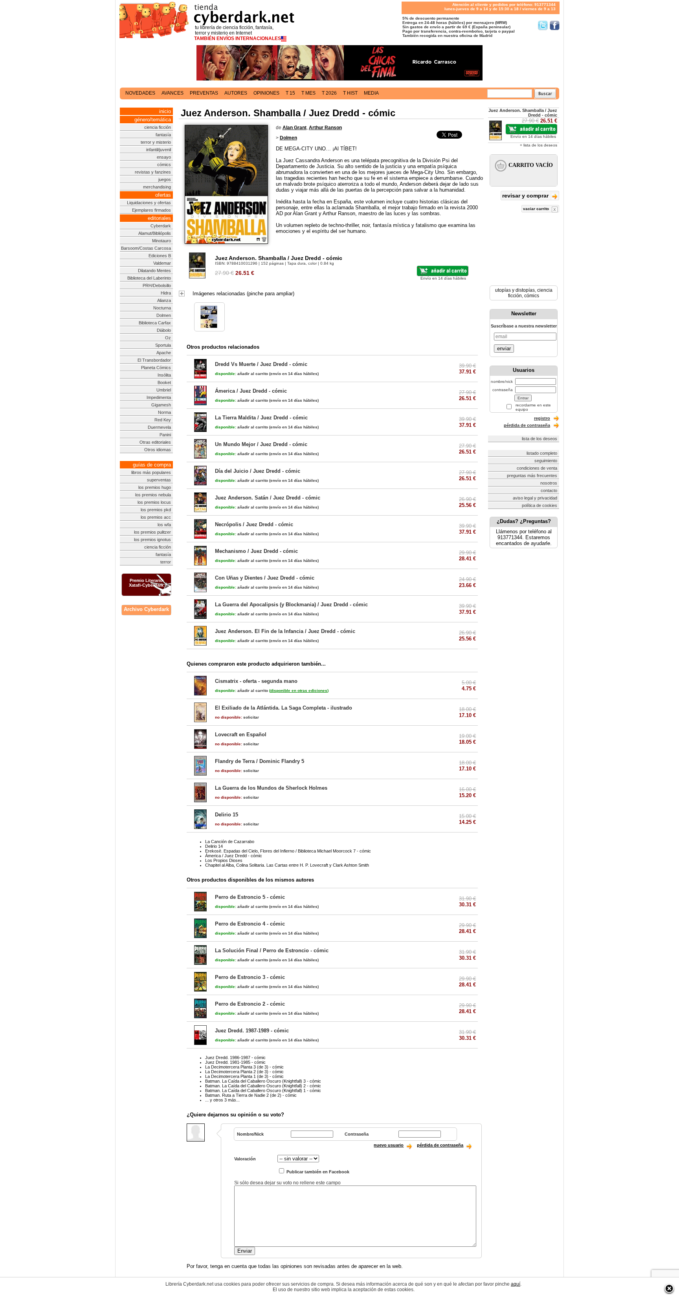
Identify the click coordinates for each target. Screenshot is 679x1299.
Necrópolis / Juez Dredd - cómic (254, 524)
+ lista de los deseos (538, 145)
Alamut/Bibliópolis (154, 233)
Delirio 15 (226, 815)
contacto (549, 490)
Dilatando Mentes (154, 270)
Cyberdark (160, 225)
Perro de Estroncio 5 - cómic (250, 897)
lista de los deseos (539, 438)
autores (235, 93)
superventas (159, 480)
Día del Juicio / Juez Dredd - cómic (257, 471)
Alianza (164, 300)
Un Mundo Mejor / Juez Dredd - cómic (261, 444)
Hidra (166, 293)
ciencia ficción (157, 127)
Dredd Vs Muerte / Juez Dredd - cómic (261, 364)
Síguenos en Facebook (555, 25)
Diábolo (164, 330)
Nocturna (162, 308)
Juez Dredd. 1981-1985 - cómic (235, 1062)
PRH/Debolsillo (157, 285)
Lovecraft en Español (240, 734)
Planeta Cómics (156, 367)
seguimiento (545, 460)
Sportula (163, 345)
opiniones (266, 93)
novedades (140, 93)
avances (172, 93)
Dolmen (163, 315)
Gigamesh (161, 405)
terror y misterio (156, 142)
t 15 (290, 93)
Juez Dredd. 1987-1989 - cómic (252, 1031)
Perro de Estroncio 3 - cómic (250, 977)
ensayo (164, 157)
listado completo (542, 453)
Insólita (164, 375)
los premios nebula (153, 494)
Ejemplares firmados (151, 210)
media (371, 93)
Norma (164, 412)
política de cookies (539, 505)
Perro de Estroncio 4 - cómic (250, 924)
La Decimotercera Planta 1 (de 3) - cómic (244, 1076)
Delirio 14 (214, 846)
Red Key (162, 419)
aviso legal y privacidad (535, 498)
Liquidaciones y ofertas (149, 202)
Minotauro (161, 240)
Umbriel (163, 390)
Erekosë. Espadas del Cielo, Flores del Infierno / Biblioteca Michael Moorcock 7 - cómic (288, 851)
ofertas (163, 195)
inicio (165, 111)
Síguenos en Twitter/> (543, 25)
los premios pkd (156, 509)
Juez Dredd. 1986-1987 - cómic (235, 1057)
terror (165, 562)
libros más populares (151, 472)
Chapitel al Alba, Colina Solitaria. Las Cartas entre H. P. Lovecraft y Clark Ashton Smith (287, 865)
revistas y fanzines (153, 172)
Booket (164, 382)
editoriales (159, 218)
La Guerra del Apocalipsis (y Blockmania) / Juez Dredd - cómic (291, 604)
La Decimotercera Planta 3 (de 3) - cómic (244, 1067)
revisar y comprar (526, 195)
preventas (204, 93)
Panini (165, 434)
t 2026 (329, 93)
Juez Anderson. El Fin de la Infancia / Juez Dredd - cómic (285, 631)
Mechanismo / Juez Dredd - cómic (256, 551)
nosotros (548, 483)
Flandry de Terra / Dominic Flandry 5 (259, 761)
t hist (350, 93)
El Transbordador (154, 360)
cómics (164, 164)
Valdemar (162, 263)
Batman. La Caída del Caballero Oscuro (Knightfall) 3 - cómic (263, 1081)
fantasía (163, 134)
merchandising (157, 187)
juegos (164, 179)
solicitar (237, 717)
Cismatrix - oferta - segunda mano (256, 681)
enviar (504, 348)
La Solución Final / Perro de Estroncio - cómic (271, 950)
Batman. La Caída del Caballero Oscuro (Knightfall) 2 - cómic (263, 1085)
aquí (515, 1284)
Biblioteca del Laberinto (149, 278)
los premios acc (156, 517)
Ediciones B (160, 255)
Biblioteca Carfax (155, 322)
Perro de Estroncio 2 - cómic (250, 1004)
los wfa (164, 524)
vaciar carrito (536, 209)
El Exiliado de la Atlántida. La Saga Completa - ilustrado (283, 708)
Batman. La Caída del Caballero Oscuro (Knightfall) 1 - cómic (263, 1090)
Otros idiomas (157, 449)
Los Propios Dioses (223, 860)
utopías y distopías (515, 290)
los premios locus (154, 502)
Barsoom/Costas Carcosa (146, 248)
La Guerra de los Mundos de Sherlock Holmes (271, 788)
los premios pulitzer (152, 532)
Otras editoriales (155, 442)
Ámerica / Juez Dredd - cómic (251, 391)
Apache (163, 352)
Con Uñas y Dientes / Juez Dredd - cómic (264, 578)
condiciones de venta (537, 468)
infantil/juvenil (158, 149)
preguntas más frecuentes (532, 475)
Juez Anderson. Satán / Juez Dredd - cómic (267, 498)
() (298, 690)
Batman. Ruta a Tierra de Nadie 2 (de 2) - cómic (251, 1095)
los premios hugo (154, 487)
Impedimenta (159, 397)
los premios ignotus (152, 539)
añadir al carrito (241, 373)
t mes (308, 93)
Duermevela (159, 427)
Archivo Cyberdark (146, 609)
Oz (168, 337)
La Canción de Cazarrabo (229, 841)
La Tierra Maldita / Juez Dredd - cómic (261, 418)
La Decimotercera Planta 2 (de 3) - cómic (244, 1071)
